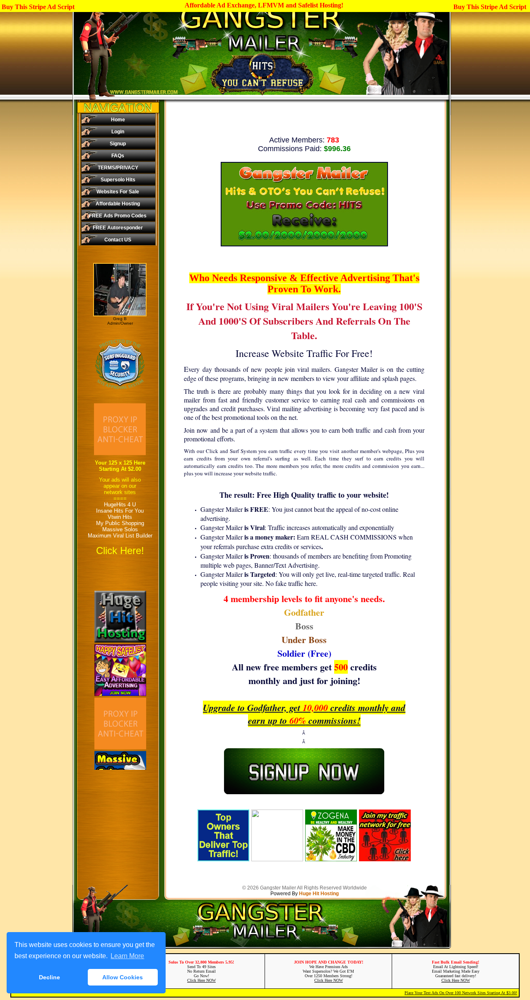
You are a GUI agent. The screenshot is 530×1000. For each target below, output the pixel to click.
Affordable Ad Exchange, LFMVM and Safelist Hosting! (264, 5)
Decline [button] (49, 977)
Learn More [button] (127, 955)
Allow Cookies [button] (122, 977)
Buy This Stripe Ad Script (38, 6)
